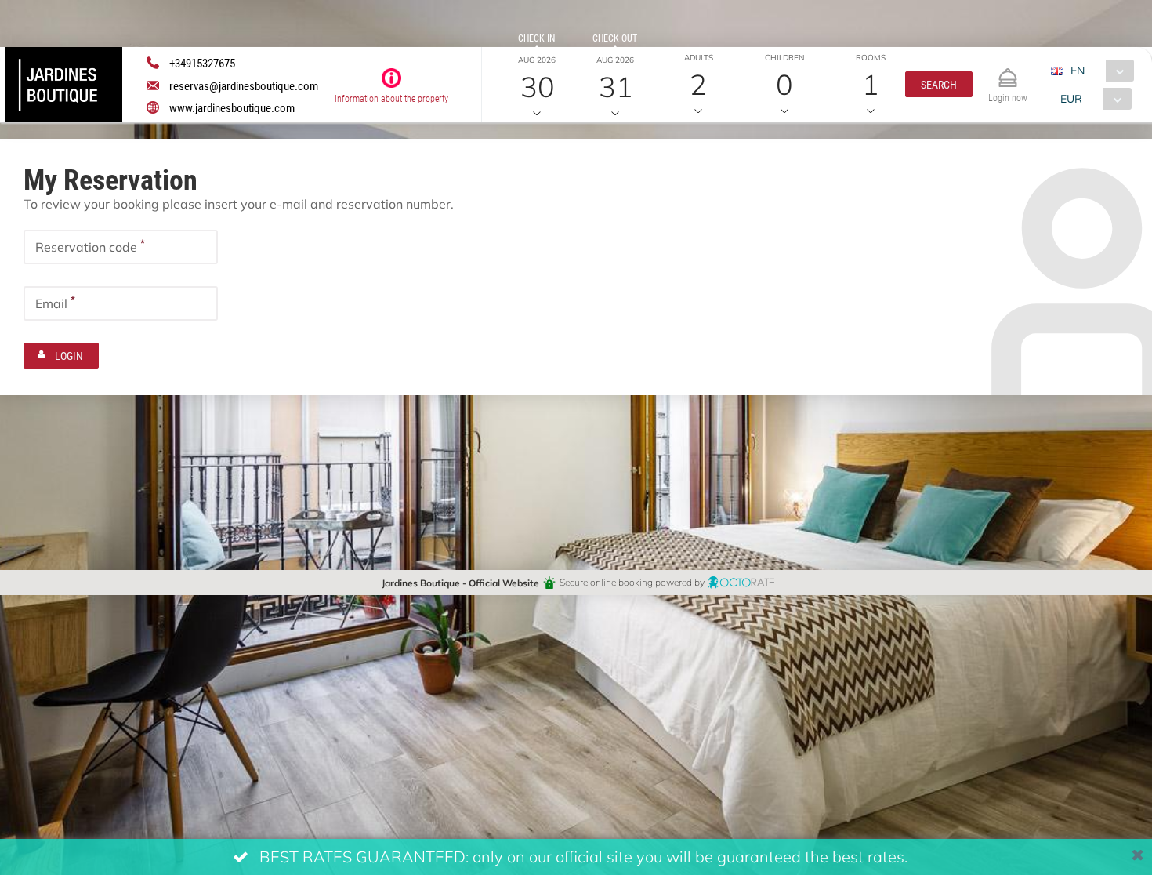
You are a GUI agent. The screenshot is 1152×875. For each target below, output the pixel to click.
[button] (939, 84)
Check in (536, 37)
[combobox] (1098, 70)
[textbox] (121, 247)
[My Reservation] (1007, 71)
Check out (614, 37)
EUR (1071, 98)
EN (1077, 70)
